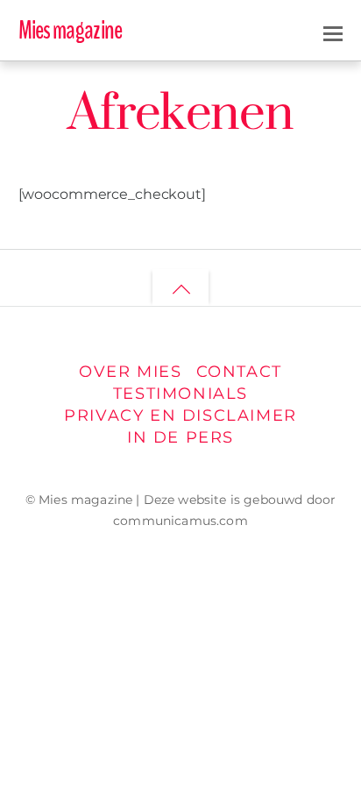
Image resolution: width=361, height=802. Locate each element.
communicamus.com (180, 521)
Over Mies (130, 371)
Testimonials (180, 393)
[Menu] (333, 31)
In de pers (180, 437)
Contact (239, 371)
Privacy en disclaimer (180, 415)
